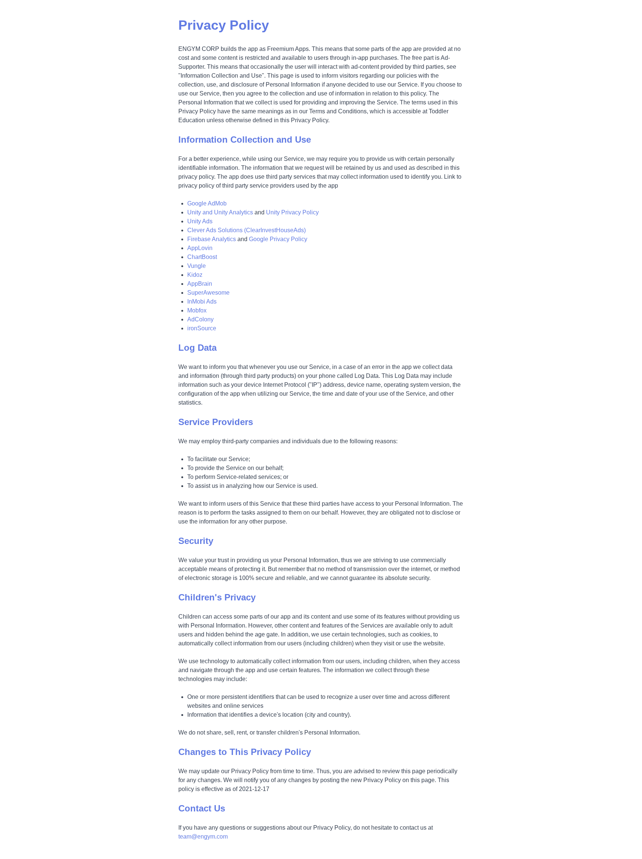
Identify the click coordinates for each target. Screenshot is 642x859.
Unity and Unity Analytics (220, 212)
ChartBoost (202, 257)
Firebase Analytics (211, 239)
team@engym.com (203, 836)
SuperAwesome (208, 292)
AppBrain (199, 284)
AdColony (200, 319)
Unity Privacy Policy (292, 212)
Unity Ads (200, 221)
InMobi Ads (202, 301)
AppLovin (200, 248)
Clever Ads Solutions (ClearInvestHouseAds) (246, 230)
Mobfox (197, 310)
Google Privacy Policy (278, 239)
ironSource (201, 328)
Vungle (196, 266)
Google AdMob (207, 203)
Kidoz (194, 275)
